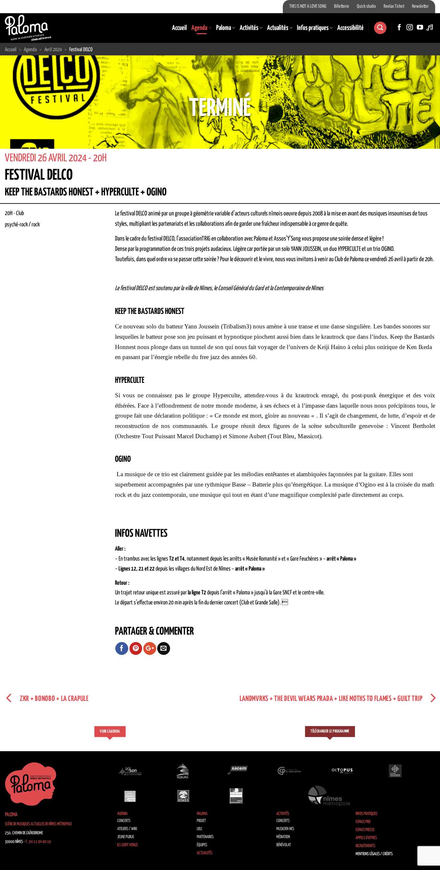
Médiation (283, 837)
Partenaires (205, 837)
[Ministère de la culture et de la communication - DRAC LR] (236, 796)
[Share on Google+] (149, 648)
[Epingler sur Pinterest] (135, 648)
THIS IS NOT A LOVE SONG (307, 6)
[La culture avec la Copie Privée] (289, 771)
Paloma (223, 28)
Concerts (123, 821)
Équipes (202, 845)
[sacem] (236, 771)
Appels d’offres (366, 838)
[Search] (380, 28)
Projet (201, 821)
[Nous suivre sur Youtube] (420, 27)
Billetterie (341, 6)
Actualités (277, 28)
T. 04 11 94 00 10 (38, 842)
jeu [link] (191, 336)
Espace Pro (363, 822)
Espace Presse (365, 830)
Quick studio (366, 6)
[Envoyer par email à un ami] (163, 648)
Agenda (199, 28)
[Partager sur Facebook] (121, 648)
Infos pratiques (313, 28)
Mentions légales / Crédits (374, 854)
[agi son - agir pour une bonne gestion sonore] (130, 771)
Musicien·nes (285, 829)
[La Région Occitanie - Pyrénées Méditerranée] (395, 771)
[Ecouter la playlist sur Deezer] (430, 27)
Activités (249, 28)
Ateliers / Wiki (127, 829)
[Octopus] (342, 771)
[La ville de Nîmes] (183, 796)
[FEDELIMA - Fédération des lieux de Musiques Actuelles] (183, 771)
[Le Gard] (130, 796)
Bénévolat (283, 845)
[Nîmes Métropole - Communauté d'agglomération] (329, 796)
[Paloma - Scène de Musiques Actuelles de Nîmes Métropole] (28, 27)
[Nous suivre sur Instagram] (410, 27)
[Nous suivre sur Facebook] (399, 27)
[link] (376, 259)
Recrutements (365, 846)
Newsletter (420, 6)
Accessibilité (350, 28)
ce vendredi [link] (376, 259)
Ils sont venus (127, 845)
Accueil (179, 28)
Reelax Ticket (394, 6)
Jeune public (125, 837)
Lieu (199, 829)
